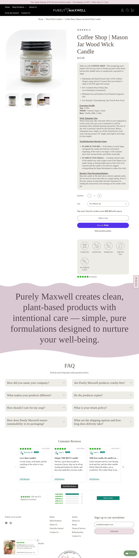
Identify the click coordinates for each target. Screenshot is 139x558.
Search (74, 517)
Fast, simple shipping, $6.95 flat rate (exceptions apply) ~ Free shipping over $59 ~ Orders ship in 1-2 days (69, 2)
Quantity (80, 196)
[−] (89, 196)
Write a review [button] (108, 498)
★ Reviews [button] (136, 281)
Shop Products (55, 521)
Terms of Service (78, 528)
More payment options (103, 231)
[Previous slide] (15, 467)
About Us (33, 7)
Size (78, 204)
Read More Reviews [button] (69, 486)
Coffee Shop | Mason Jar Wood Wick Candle (83, 19)
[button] (127, 10)
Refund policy (77, 532)
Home (7, 7)
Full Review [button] (25, 479)
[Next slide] (123, 467)
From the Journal (12, 13)
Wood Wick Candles (54, 19)
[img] (25, 449)
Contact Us (25, 13)
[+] (99, 196)
